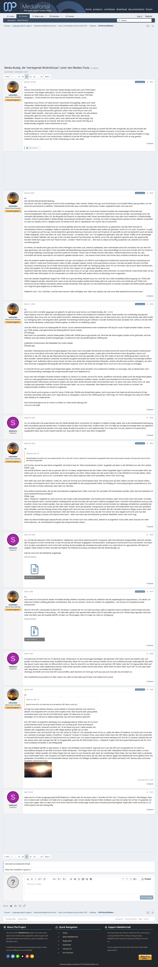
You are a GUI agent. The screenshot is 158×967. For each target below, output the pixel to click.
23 (34, 76)
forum (149, 9)
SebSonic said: (31, 453)
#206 (151, 535)
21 (27, 76)
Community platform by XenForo (79, 964)
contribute (109, 9)
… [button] (15, 76)
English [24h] (22, 919)
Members (55, 16)
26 (41, 76)
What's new (39, 16)
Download (67, 945)
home (89, 9)
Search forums (22, 20)
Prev (7, 76)
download (121, 9)
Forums (24, 16)
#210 (151, 792)
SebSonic (13, 431)
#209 (151, 690)
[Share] (147, 82)
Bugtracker (67, 941)
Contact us (119, 919)
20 (23, 76)
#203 (151, 304)
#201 (151, 82)
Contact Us (67, 949)
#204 (151, 418)
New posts (11, 20)
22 (30, 76)
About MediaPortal (70, 937)
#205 (151, 443)
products (97, 9)
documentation (136, 9)
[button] (45, 16)
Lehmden (9, 72)
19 (19, 76)
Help (140, 919)
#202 (151, 193)
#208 (151, 654)
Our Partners (68, 953)
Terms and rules (131, 919)
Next (47, 76)
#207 (151, 592)
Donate (71, 16)
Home (11, 16)
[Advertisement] (78, 47)
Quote (150, 143)
